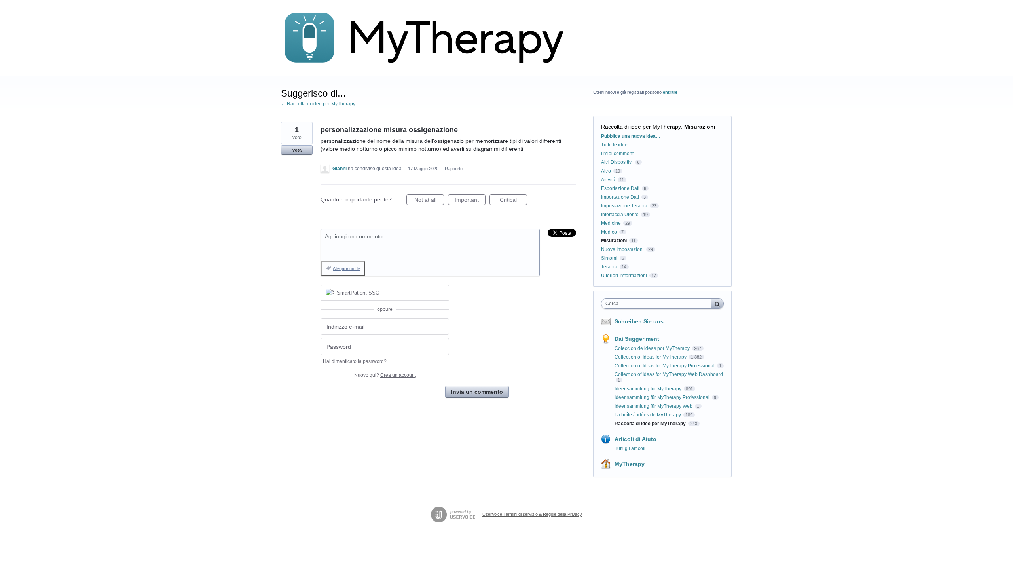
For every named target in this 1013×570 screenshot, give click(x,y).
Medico (609, 232)
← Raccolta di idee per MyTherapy (318, 103)
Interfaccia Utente (620, 214)
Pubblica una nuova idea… (630, 136)
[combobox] (658, 303)
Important (470, 201)
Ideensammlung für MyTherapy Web (654, 406)
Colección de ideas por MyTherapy (653, 348)
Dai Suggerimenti (638, 339)
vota (297, 150)
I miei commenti (618, 153)
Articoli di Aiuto (635, 439)
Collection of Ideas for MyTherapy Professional (665, 366)
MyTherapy (630, 464)
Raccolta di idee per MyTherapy (641, 127)
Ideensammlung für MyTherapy (649, 388)
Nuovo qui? (385, 375)
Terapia (609, 267)
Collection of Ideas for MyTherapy (651, 357)
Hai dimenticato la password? (355, 361)
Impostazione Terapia (624, 206)
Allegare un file (346, 268)
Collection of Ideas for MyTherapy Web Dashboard (669, 374)
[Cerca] (717, 303)
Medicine (611, 223)
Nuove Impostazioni (622, 249)
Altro (606, 171)
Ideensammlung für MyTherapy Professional (663, 397)
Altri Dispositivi (617, 162)
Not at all (429, 201)
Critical (513, 201)
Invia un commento (477, 392)
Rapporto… (456, 168)
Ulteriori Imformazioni (624, 275)
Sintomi (609, 258)
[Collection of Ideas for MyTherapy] (429, 38)
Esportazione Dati (620, 188)
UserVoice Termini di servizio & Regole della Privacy (532, 514)
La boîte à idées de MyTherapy (648, 415)
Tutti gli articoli (630, 448)
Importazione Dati (620, 197)
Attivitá (608, 179)
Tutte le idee (614, 145)
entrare (670, 92)
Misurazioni (699, 127)
